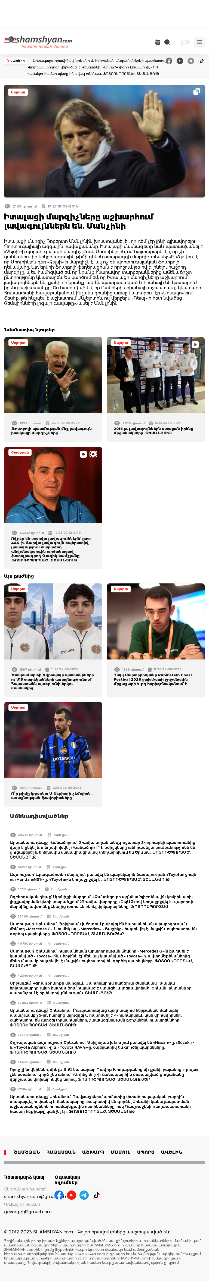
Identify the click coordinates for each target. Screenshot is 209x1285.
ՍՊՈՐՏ (146, 1152)
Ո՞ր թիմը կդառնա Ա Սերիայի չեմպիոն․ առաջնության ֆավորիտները (51, 795)
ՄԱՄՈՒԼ (121, 1152)
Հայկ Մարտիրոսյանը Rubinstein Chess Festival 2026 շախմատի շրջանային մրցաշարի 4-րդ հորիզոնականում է (153, 679)
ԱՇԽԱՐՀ (93, 1152)
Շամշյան (20, 452)
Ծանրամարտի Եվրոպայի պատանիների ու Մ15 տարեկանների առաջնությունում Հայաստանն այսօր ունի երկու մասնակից (52, 681)
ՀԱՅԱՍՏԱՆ (61, 1152)
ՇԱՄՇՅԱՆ (27, 1152)
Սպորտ (18, 92)
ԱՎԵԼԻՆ (171, 1152)
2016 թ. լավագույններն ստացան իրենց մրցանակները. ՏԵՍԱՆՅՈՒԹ (153, 430)
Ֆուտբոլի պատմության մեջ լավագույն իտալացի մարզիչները (51, 430)
